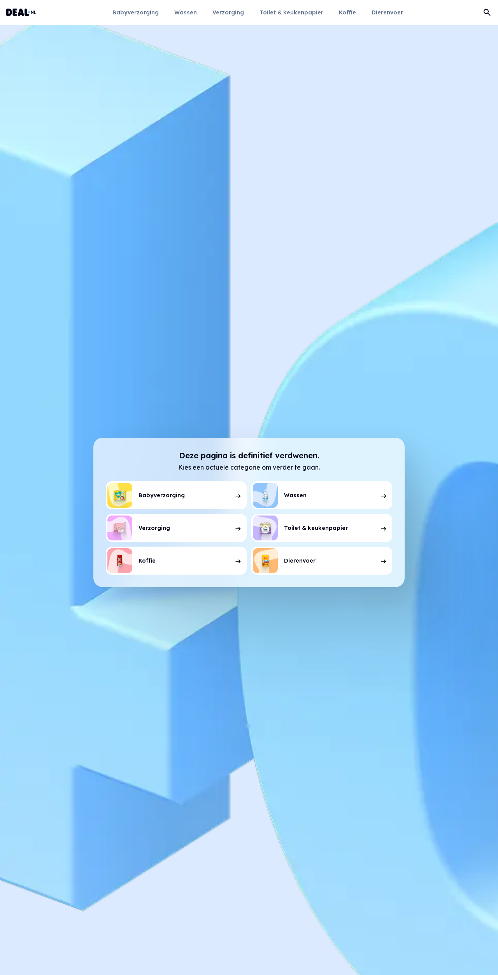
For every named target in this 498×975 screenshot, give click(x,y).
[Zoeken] (487, 12)
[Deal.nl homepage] (21, 12)
